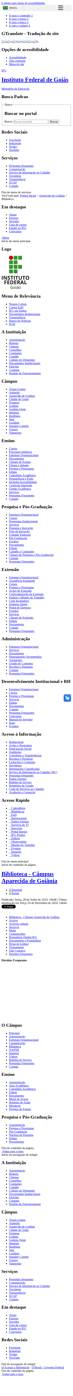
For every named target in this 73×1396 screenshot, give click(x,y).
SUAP (13, 182)
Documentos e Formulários (25, 940)
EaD (13, 814)
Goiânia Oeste (17, 409)
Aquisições (15, 660)
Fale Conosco (17, 950)
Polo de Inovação (19, 531)
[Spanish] (30, 41)
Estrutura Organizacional (23, 455)
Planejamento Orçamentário (25, 656)
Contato (13, 186)
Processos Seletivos (20, 451)
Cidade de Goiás (19, 399)
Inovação (16, 828)
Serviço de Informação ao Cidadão (29, 172)
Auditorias (15, 752)
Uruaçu (13, 429)
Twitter (13, 1354)
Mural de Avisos (18, 1099)
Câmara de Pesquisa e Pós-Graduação (31, 554)
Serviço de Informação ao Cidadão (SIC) (33, 772)
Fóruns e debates (19, 465)
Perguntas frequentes (21, 165)
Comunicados (17, 933)
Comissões (15, 353)
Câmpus (14, 346)
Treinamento (16, 947)
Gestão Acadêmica (20, 488)
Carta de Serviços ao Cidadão (26, 789)
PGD (12, 324)
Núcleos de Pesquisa (21, 1135)
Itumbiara (14, 416)
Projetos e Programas (21, 468)
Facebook (15, 1347)
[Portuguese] (4, 41)
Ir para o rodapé (19, 25)
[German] (20, 41)
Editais (13, 472)
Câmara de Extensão (21, 617)
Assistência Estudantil (22, 580)
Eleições (14, 366)
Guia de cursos (18, 224)
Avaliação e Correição (22, 792)
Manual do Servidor (21, 719)
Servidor (14, 221)
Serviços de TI (19, 825)
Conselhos (15, 349)
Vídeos (15, 855)
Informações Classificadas (24, 768)
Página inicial (28, 195)
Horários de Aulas (19, 1102)
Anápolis (14, 392)
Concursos (15, 231)
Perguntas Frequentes (21, 495)
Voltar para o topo (12, 1151)
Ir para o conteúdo (21, 15)
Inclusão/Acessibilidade (23, 482)
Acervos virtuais (18, 923)
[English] (10, 41)
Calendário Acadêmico (22, 475)
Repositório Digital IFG (23, 937)
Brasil (13, 7)
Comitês (14, 356)
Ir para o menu (18, 18)
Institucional (16, 742)
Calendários (17, 808)
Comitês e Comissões (21, 551)
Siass (12, 722)
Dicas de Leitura (18, 944)
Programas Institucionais (23, 521)
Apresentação (17, 339)
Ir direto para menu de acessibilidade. (23, 3)
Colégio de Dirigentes (22, 359)
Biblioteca (15, 1046)
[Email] (14, 893)
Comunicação (17, 169)
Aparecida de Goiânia (52, 195)
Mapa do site (16, 64)
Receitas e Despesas (21, 666)
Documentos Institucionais (24, 314)
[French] (15, 41)
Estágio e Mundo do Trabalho (26, 597)
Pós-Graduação (18, 538)
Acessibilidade (17, 57)
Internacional (18, 818)
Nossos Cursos (18, 304)
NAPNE (14, 1049)
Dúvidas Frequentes (21, 954)
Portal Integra (18, 831)
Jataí (11, 419)
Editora (15, 838)
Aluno (12, 214)
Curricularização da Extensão (26, 594)
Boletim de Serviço (20, 782)
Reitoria (13, 343)
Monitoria (15, 1105)
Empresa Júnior (18, 604)
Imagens (15, 851)
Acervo (13, 920)
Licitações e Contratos (22, 762)
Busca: (8, 121)
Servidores (15, 765)
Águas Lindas (17, 389)
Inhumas (14, 412)
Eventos (14, 541)
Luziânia (14, 422)
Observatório (18, 841)
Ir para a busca (18, 22)
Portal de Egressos (20, 607)
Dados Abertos (18, 779)
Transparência (17, 179)
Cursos (13, 448)
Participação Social (20, 748)
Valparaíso (15, 432)
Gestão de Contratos (21, 663)
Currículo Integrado (20, 485)
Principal (14, 1033)
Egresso (13, 218)
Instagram (15, 1351)
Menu (5, 237)
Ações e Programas (20, 745)
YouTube (14, 1357)
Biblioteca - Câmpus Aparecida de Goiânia (29, 877)
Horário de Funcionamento (25, 373)
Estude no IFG (17, 228)
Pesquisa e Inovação (21, 528)
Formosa (14, 402)
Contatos (14, 370)
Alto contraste (17, 60)
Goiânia (13, 405)
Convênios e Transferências (25, 755)
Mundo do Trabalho (22, 845)
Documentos (16, 458)
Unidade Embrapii (20, 534)
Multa (12, 930)
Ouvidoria (15, 175)
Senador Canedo (19, 426)
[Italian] (25, 41)
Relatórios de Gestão (21, 785)
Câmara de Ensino (20, 462)
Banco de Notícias (20, 320)
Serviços (14, 492)
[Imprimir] (15, 889)
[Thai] (35, 41)
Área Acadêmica (19, 1085)
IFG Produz (17, 835)
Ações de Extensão (20, 590)
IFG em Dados (18, 310)
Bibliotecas (17, 811)
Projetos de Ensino (20, 1109)
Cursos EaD (16, 307)
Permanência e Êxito (21, 478)
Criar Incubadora (19, 600)
